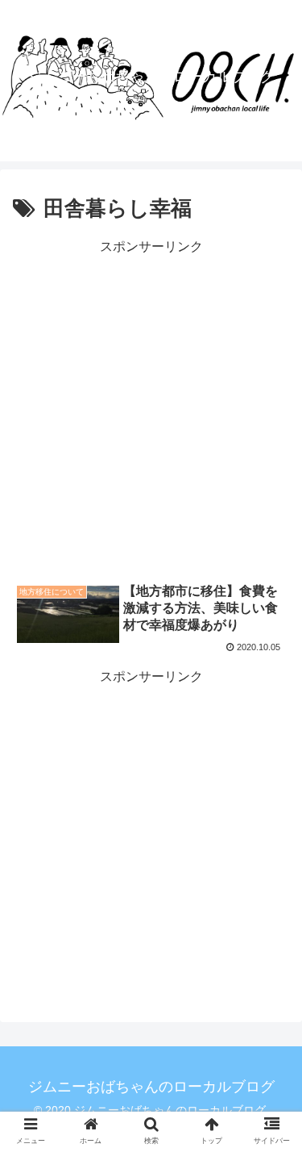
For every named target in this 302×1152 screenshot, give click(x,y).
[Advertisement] (151, 410)
